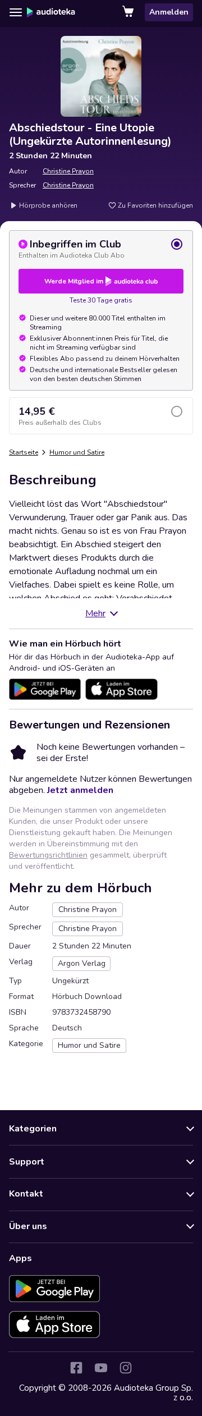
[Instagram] (125, 1367)
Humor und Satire (76, 452)
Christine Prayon (68, 171)
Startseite (23, 452)
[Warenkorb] (129, 12)
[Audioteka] (51, 12)
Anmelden (169, 12)
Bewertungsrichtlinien (48, 855)
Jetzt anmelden (80, 790)
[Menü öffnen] (15, 12)
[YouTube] (101, 1367)
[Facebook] (76, 1367)
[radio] (101, 248)
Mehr (95, 613)
